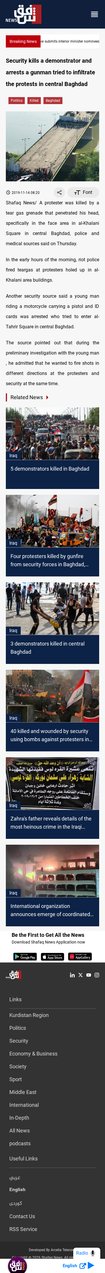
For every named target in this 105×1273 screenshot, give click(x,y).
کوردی (15, 1203)
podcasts (20, 1143)
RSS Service (23, 1229)
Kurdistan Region (29, 1015)
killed (34, 101)
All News (19, 1131)
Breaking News (23, 41)
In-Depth (19, 1118)
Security (18, 1041)
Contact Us (22, 1216)
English (17, 1191)
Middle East (22, 1092)
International (24, 1105)
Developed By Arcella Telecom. (52, 1250)
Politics (16, 101)
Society (18, 1066)
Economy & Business (33, 1054)
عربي (14, 1178)
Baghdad (53, 101)
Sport (15, 1079)
